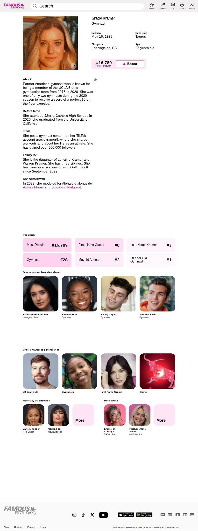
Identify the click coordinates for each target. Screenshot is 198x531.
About (6, 527)
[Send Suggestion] (95, 80)
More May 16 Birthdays (36, 400)
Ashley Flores (33, 187)
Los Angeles (101, 48)
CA (114, 48)
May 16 (97, 36)
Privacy (31, 527)
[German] (192, 514)
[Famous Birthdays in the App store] (126, 514)
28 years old (144, 48)
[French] (178, 514)
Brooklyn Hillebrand (66, 187)
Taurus (140, 36)
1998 (109, 36)
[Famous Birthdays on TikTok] (83, 515)
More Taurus (111, 400)
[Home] (32, 512)
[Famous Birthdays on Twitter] (92, 515)
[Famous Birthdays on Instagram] (74, 515)
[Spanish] (163, 514)
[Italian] (185, 514)
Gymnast (98, 23)
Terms (43, 527)
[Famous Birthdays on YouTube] (104, 514)
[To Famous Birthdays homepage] (14, 6)
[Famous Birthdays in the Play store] (144, 514)
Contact (18, 527)
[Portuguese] (170, 514)
